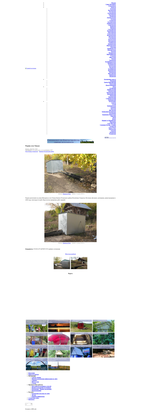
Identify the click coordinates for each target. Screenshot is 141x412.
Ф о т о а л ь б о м (70, 254)
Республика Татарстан (31, 151)
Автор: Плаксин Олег (31, 148)
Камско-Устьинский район (46, 151)
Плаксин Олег (67, 194)
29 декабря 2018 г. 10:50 (38, 150)
